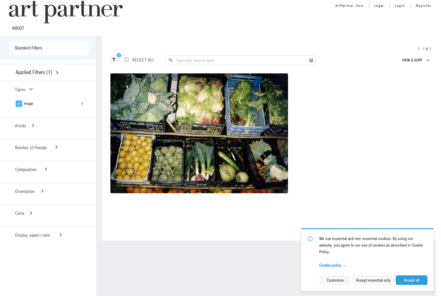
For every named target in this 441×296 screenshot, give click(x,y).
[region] (199, 133)
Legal (379, 6)
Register (424, 6)
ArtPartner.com (349, 6)
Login (400, 6)
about (18, 28)
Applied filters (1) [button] (34, 72)
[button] (114, 59)
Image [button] (28, 103)
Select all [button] (143, 60)
